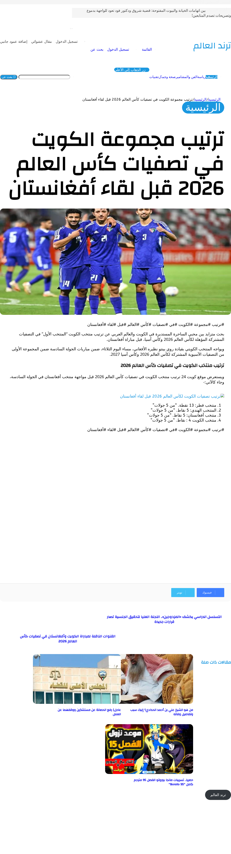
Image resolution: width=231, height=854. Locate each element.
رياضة (201, 77)
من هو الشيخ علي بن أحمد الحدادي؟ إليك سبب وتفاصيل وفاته (161, 712)
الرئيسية (211, 77)
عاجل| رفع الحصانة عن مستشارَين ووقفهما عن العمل (89, 712)
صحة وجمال (167, 77)
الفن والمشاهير (186, 77)
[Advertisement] (115, 468)
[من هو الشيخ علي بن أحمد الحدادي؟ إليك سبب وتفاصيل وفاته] (149, 702)
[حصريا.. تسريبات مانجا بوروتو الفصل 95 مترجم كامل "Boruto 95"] (149, 773)
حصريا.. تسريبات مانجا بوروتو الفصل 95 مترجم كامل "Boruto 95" (163, 782)
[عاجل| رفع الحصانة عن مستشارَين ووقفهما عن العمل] (77, 702)
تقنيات (154, 77)
